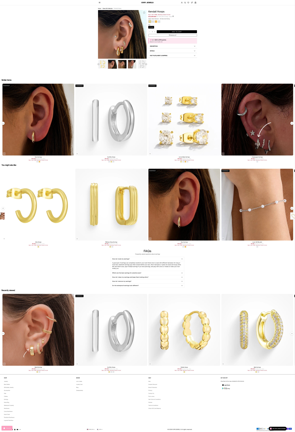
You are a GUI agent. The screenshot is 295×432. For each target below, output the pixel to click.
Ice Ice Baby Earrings (184, 157)
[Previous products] (3, 123)
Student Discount (152, 384)
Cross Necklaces (8, 411)
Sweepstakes (79, 390)
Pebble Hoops (184, 367)
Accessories (7, 390)
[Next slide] (146, 64)
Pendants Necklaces (9, 417)
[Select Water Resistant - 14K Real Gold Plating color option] (111, 162)
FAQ (149, 381)
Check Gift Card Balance (154, 408)
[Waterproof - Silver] (159, 21)
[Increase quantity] (155, 31)
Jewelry (6, 381)
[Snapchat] (15, 429)
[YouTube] (17, 429)
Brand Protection (152, 387)
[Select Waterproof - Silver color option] (113, 162)
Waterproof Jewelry (9, 405)
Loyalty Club (79, 384)
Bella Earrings (257, 367)
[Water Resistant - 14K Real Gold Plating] (149, 21)
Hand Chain (7, 414)
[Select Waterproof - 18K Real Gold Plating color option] (39, 162)
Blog (77, 387)
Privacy (150, 390)
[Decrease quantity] (149, 31)
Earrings (6, 399)
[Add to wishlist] (4, 153)
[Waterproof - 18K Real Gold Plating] (156, 21)
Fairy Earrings (38, 157)
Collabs (6, 396)
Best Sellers (7, 384)
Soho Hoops (38, 242)
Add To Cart (69, 153)
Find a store (151, 396)
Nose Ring (6, 402)
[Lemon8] (20, 429)
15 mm (151, 27)
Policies (150, 402)
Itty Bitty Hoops (111, 157)
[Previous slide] (98, 64)
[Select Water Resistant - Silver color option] (37, 162)
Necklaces (6, 408)
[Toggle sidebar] (192, 3)
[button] (99, 2)
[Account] (182, 2)
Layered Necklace (8, 420)
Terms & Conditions (153, 405)
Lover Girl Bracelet (257, 242)
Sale (5, 393)
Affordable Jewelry (9, 387)
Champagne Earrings (257, 157)
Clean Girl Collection (108, 8)
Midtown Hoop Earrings (111, 242)
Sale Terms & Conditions (154, 399)
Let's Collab (79, 381)
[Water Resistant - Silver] (152, 21)
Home (99, 8)
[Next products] (291, 123)
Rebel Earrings (38, 367)
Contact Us (151, 393)
